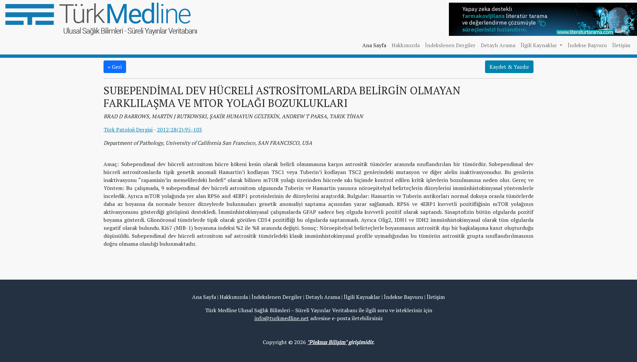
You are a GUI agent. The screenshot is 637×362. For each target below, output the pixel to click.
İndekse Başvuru (587, 45)
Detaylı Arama (498, 45)
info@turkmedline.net (281, 318)
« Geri (115, 66)
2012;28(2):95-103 (179, 129)
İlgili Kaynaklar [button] (539, 45)
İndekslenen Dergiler (450, 45)
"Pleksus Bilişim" (327, 342)
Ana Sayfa (374, 45)
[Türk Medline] (101, 18)
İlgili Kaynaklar (362, 297)
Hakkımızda (405, 45)
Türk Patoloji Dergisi (128, 129)
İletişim (621, 45)
